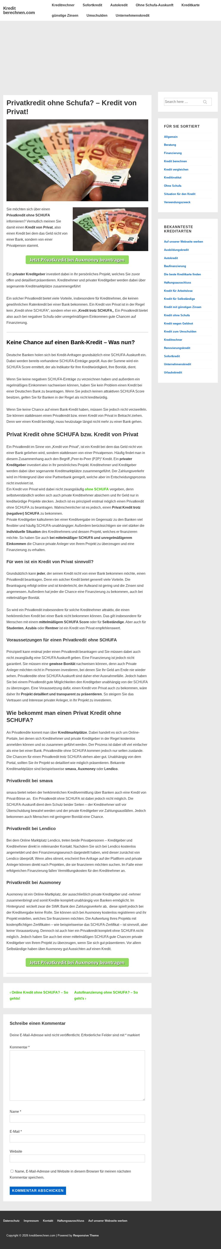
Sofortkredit (92, 5)
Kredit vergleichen (176, 169)
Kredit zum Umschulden (180, 331)
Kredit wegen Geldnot (178, 323)
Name (14, 1111)
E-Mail (15, 1131)
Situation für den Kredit (179, 194)
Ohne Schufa (172, 185)
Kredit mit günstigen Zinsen (182, 307)
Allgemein (171, 136)
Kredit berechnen (175, 161)
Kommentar (20, 1047)
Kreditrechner (63, 5)
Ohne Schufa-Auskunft (154, 5)
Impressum (31, 1220)
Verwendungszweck (177, 202)
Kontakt (48, 1220)
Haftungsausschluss (177, 282)
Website (16, 1151)
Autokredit (119, 5)
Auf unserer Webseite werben (183, 241)
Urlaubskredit (173, 372)
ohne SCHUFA (97, 489)
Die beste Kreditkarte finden (182, 274)
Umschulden (97, 15)
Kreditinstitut (172, 177)
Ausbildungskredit (176, 249)
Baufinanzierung (175, 266)
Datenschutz (11, 1220)
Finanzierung (173, 153)
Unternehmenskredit (132, 15)
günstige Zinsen (65, 15)
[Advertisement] (110, 53)
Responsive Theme (86, 1235)
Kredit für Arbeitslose (178, 290)
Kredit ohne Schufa (177, 315)
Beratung (170, 144)
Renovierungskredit (177, 348)
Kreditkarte (191, 5)
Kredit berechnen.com (19, 10)
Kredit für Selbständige (179, 298)
